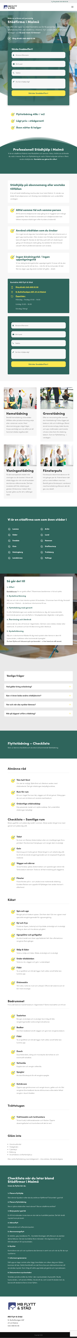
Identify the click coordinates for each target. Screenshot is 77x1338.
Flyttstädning (18, 743)
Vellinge (48, 558)
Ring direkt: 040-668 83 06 (60, 1)
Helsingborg (17, 552)
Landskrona (17, 558)
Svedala (15, 540)
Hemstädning (17, 413)
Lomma (15, 529)
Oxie (14, 546)
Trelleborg (49, 552)
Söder (14, 534)
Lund (47, 534)
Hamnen (48, 540)
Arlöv (47, 529)
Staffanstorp (50, 546)
